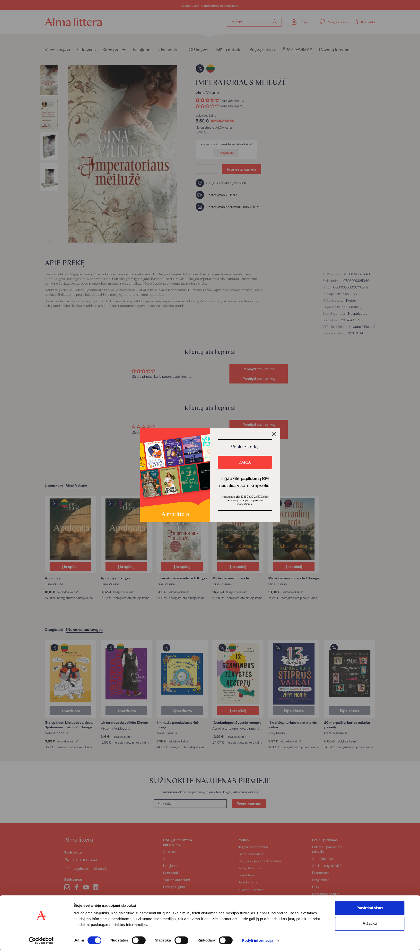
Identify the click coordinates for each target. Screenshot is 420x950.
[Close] (274, 434)
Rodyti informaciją (257, 941)
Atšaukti (370, 923)
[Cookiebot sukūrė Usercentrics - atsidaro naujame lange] (41, 940)
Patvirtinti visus (370, 908)
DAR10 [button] (244, 462)
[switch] (139, 940)
